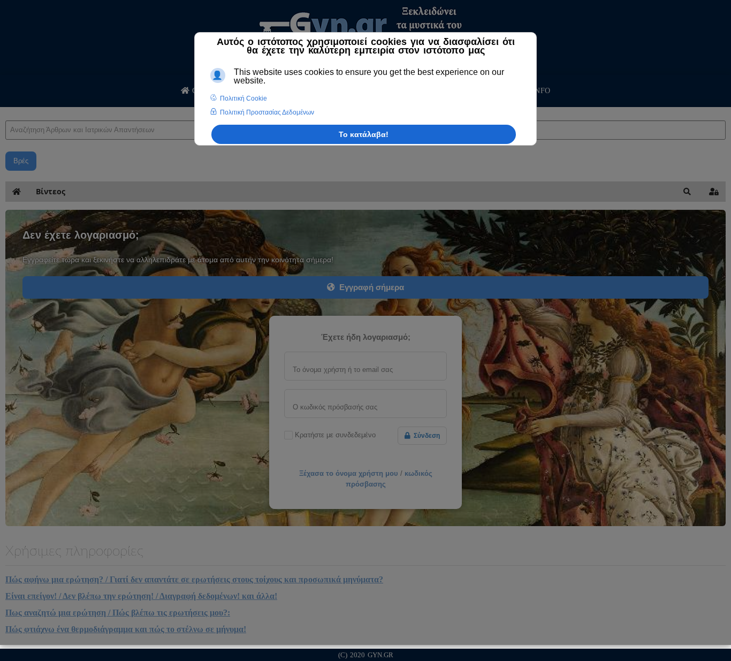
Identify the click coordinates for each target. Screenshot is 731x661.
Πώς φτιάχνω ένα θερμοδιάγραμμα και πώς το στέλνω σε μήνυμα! (125, 629)
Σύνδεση (425, 435)
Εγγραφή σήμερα (369, 287)
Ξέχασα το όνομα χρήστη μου (348, 473)
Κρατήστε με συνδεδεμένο (335, 435)
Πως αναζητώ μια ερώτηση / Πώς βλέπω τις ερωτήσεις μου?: (117, 612)
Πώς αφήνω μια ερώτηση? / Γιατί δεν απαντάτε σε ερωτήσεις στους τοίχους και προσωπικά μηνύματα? (194, 579)
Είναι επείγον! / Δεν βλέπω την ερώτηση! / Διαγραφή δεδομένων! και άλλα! (141, 596)
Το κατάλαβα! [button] (364, 134)
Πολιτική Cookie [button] (243, 98)
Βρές (20, 161)
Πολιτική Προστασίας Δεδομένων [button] (267, 112)
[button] (687, 191)
